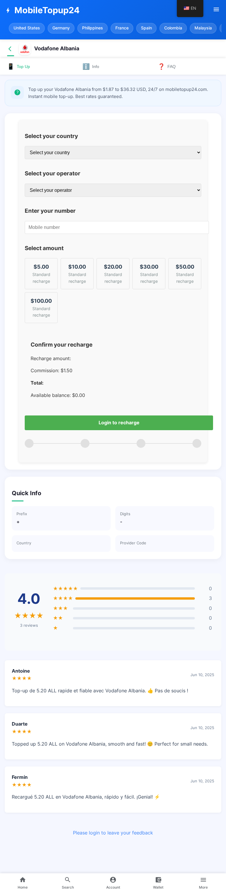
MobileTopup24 (42, 10)
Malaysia (203, 28)
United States (27, 28)
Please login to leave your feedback (113, 833)
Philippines (92, 28)
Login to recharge (119, 422)
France (122, 28)
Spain (146, 28)
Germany (61, 28)
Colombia (173, 28)
